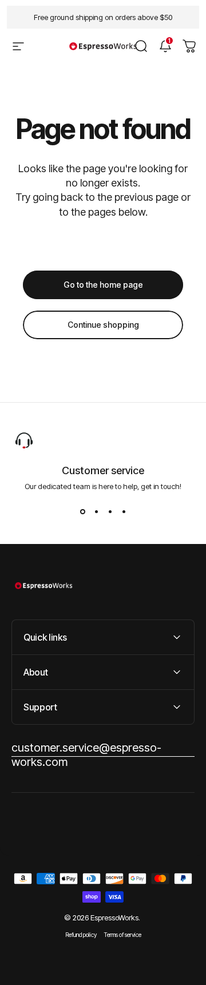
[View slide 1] (82, 511)
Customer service (103, 470)
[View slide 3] (110, 511)
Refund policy (81, 935)
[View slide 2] (96, 511)
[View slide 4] (123, 511)
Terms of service (122, 935)
